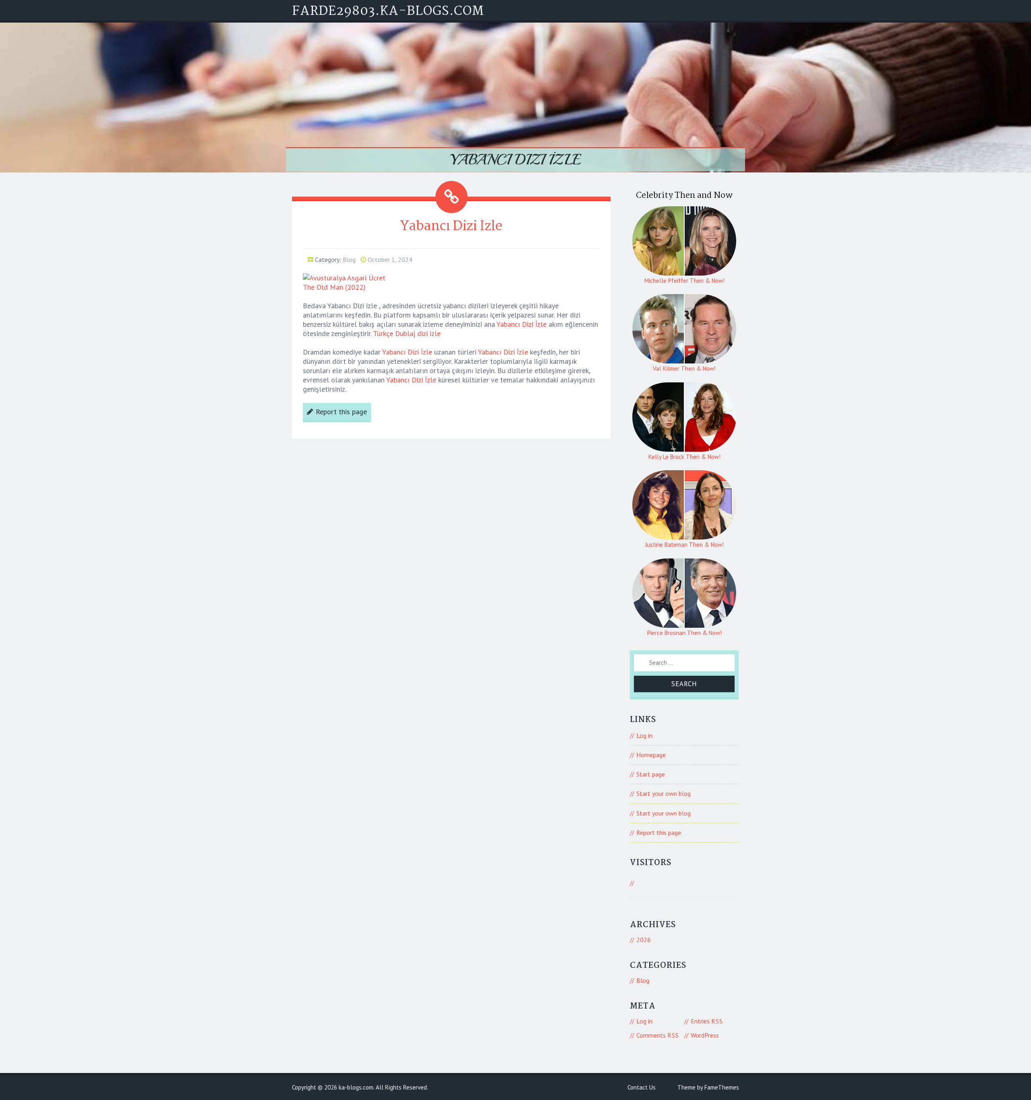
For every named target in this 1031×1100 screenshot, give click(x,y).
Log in (644, 735)
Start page (650, 774)
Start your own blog (663, 793)
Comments (657, 1035)
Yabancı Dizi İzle (522, 324)
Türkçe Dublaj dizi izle (407, 333)
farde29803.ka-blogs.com (388, 11)
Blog (349, 259)
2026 (643, 940)
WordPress (705, 1035)
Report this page (341, 411)
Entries (707, 1021)
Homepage (651, 755)
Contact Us (641, 1087)
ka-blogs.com (356, 1087)
